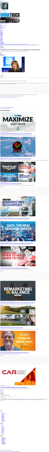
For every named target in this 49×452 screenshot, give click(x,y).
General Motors (6, 107)
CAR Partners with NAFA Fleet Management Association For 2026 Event (13, 387)
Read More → (2, 136)
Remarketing (1, 35)
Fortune (37, 83)
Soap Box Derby (4, 438)
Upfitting (1, 40)
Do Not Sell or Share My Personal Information (15, 451)
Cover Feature (3, 0)
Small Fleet (1, 37)
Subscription (3, 437)
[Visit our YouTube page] (2, 393)
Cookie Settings (3, 443)
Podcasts (3, 429)
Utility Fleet (1, 41)
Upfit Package (3, 439)
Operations (1, 33)
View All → (1, 390)
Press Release (3, 442)
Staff (4, 385)
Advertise (3, 440)
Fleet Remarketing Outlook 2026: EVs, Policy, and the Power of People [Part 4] (15, 218)
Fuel (0, 28)
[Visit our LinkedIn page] (1, 393)
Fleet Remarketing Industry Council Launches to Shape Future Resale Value (14, 352)
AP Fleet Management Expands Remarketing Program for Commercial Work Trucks (16, 133)
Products (3, 428)
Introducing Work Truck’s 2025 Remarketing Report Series (11, 183)
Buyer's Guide (3, 433)
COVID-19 (3, 107)
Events (2, 431)
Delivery (1, 25)
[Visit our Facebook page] (0, 393)
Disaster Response (4, 413)
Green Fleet (1, 30)
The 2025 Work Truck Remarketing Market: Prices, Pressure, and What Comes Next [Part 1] (17, 302)
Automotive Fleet (7, 108)
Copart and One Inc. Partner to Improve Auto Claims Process (11, 327)
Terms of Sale (8, 451)
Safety (1, 36)
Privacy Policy (2, 451)
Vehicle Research (2, 43)
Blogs (2, 426)
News (5, 0)
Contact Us (3, 441)
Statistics (3, 430)
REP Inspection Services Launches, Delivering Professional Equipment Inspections (15, 158)
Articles (7, 0)
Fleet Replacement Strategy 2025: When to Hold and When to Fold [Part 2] (14, 268)
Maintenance (1, 32)
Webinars (3, 432)
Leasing (3, 415)
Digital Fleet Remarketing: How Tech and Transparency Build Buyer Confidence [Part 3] (16, 243)
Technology (1, 39)
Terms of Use (5, 451)
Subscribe (2, 47)
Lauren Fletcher (6, 132)
